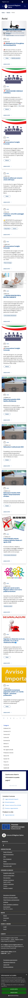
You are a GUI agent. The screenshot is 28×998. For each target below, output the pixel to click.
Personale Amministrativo (9, 864)
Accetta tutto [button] (14, 989)
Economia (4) (7, 740)
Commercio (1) (7, 731)
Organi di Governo (7, 852)
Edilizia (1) (6, 743)
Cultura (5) (6, 737)
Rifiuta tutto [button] (14, 992)
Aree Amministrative (8, 854)
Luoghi (5, 927)
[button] (13, 995)
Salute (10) (6, 756)
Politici (5, 861)
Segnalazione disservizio (9, 962)
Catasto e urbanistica (8, 884)
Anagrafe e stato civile (8, 873)
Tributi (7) (6, 762)
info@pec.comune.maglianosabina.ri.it (13, 945)
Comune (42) (7, 734)
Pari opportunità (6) (8, 749)
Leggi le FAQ (6, 965)
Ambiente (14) (7, 728)
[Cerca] (25, 6)
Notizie (5, 916)
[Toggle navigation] (3, 6)
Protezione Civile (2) (8, 753)
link (6, 986)
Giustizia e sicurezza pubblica (10, 897)
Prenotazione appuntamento (10, 960)
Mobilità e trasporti (8, 888)
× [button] (26, 974)
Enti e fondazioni (7, 859)
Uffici (4, 857)
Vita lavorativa (6, 878)
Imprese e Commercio (8, 880)
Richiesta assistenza (8, 967)
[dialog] (14, 985)
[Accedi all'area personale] (22, 2)
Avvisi (7, 39)
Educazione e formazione (9, 895)
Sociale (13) (6, 759)
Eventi (4, 929)
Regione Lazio (5, 2)
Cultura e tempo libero (8, 875)
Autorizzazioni (6, 907)
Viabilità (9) (6, 768)
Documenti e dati (7, 866)
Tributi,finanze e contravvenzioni (11, 900)
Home (3, 12)
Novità (8, 12)
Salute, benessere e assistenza (10, 904)
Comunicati (6, 918)
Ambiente (5, 902)
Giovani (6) (6, 746)
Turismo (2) (6, 765)
